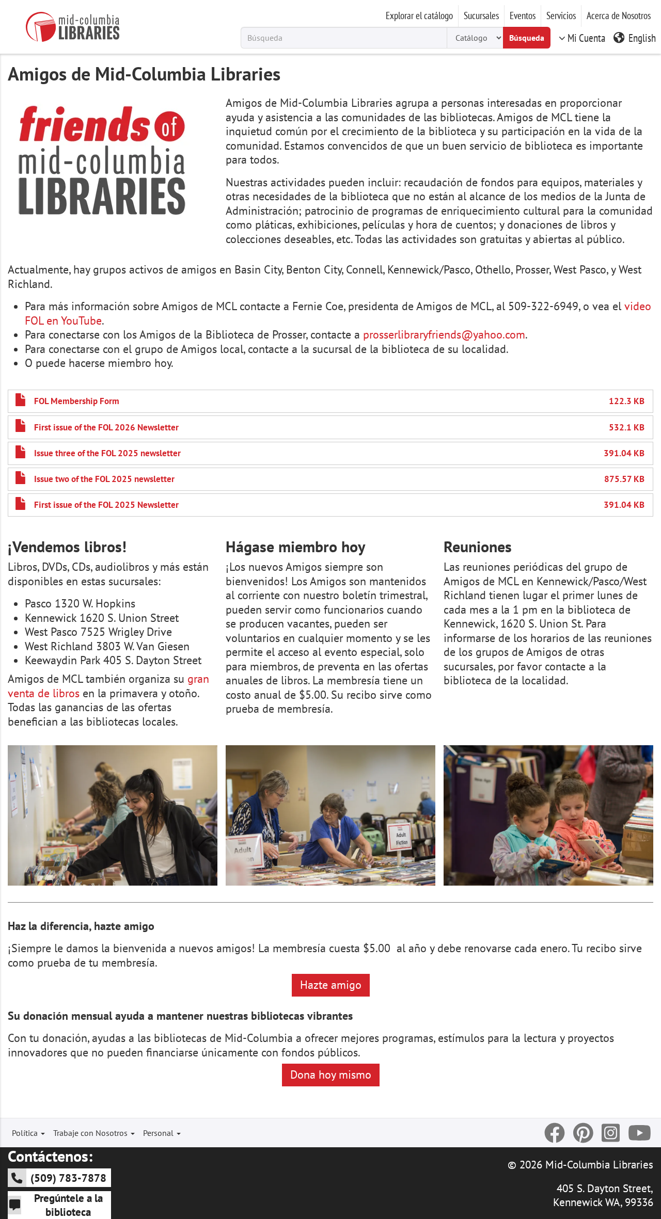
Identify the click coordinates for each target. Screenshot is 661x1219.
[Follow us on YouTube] (639, 1132)
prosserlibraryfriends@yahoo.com (444, 334)
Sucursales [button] (481, 15)
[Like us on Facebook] (554, 1132)
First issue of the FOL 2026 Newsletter (106, 427)
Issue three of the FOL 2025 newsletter (107, 453)
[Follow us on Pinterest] (583, 1132)
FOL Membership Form (76, 401)
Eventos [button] (523, 15)
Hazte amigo (330, 984)
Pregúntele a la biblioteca (68, 1204)
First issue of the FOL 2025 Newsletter (106, 504)
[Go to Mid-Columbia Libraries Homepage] (72, 27)
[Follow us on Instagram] (611, 1132)
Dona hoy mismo (330, 1074)
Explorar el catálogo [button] (419, 15)
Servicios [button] (561, 15)
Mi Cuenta (586, 37)
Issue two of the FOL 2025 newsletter (104, 479)
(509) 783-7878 (68, 1177)
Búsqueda (526, 38)
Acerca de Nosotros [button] (619, 15)
